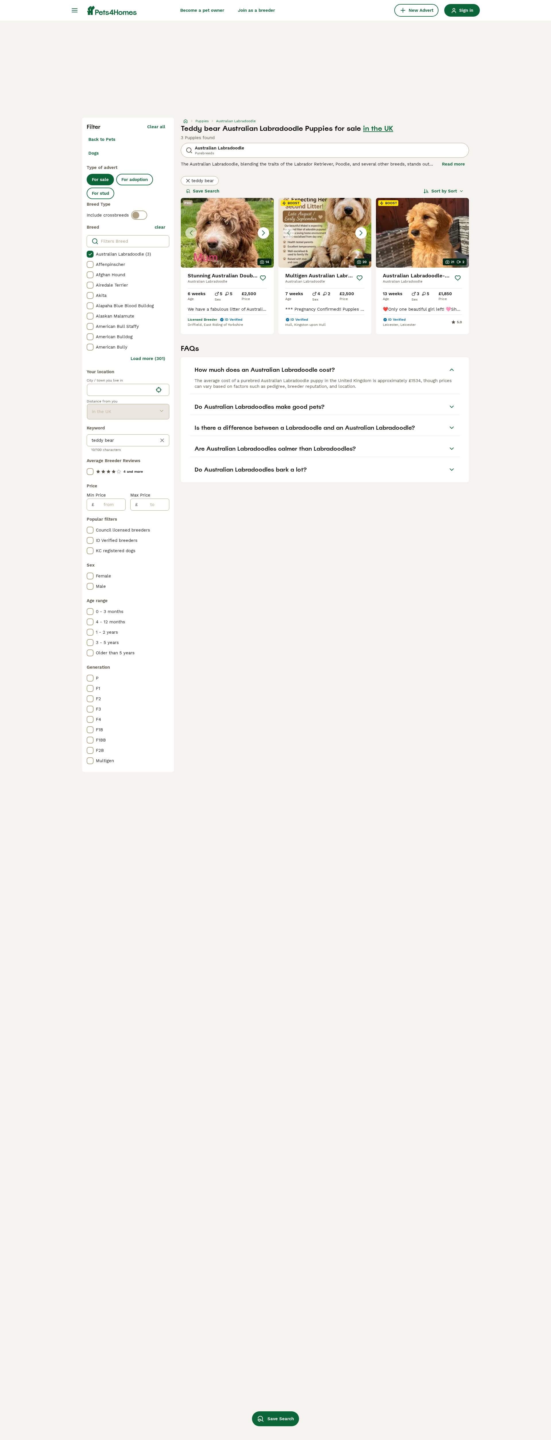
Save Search (206, 191)
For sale (100, 179)
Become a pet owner (202, 10)
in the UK (378, 128)
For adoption (134, 179)
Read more (453, 164)
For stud (100, 193)
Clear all (156, 126)
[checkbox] (90, 254)
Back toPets (101, 139)
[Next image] (263, 233)
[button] (227, 233)
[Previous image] (191, 233)
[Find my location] (158, 390)
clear (160, 227)
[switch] (139, 215)
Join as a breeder (256, 10)
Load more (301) (148, 358)
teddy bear (202, 180)
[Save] (263, 278)
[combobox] (120, 390)
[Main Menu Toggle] (74, 10)
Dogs (93, 153)
